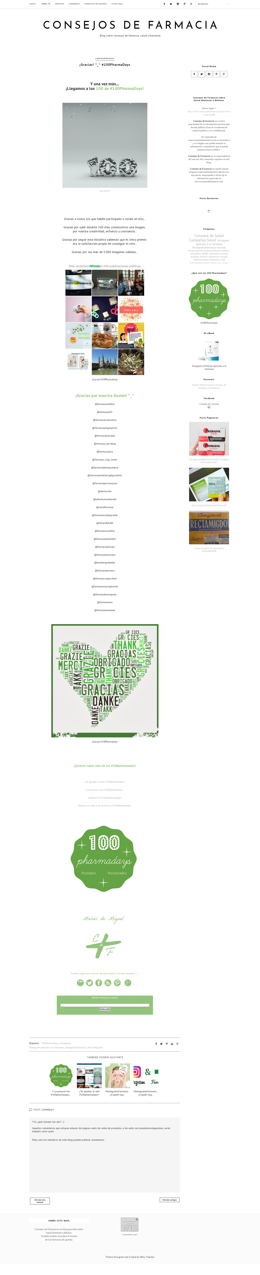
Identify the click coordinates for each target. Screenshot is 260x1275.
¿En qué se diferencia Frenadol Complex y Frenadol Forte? (209, 461)
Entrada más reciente (40, 1201)
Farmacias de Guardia (95, 4)
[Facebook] (164, 4)
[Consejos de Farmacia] (209, 407)
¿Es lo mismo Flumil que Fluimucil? (209, 505)
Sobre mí (45, 4)
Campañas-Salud (202, 240)
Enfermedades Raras (199, 262)
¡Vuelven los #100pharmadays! (105, 797)
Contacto (59, 4)
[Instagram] (178, 4)
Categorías (74, 4)
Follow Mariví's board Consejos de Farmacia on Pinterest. (209, 386)
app (223, 259)
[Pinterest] (184, 4)
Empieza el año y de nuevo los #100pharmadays (105, 805)
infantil (204, 253)
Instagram (65, 1043)
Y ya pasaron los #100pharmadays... (104, 789)
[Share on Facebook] (156, 1044)
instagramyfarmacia (75, 1047)
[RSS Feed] (191, 4)
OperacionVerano (212, 250)
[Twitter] (171, 4)
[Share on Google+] (177, 1044)
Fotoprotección (195, 250)
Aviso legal (117, 4)
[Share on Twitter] (161, 1044)
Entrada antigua (170, 1200)
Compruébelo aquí (129, 1235)
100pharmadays (104, 58)
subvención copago (218, 256)
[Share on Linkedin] (172, 1044)
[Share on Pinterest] (167, 1044)
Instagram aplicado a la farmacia (46, 1047)
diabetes (195, 256)
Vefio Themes (147, 1257)
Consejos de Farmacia (131, 26)
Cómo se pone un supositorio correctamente (209, 549)
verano (213, 262)
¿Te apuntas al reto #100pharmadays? (104, 781)
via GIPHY (105, 191)
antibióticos (215, 259)
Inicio (32, 4)
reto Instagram (95, 1047)
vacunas (221, 247)
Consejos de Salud (209, 235)
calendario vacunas (218, 253)
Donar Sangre (222, 263)
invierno (204, 256)
